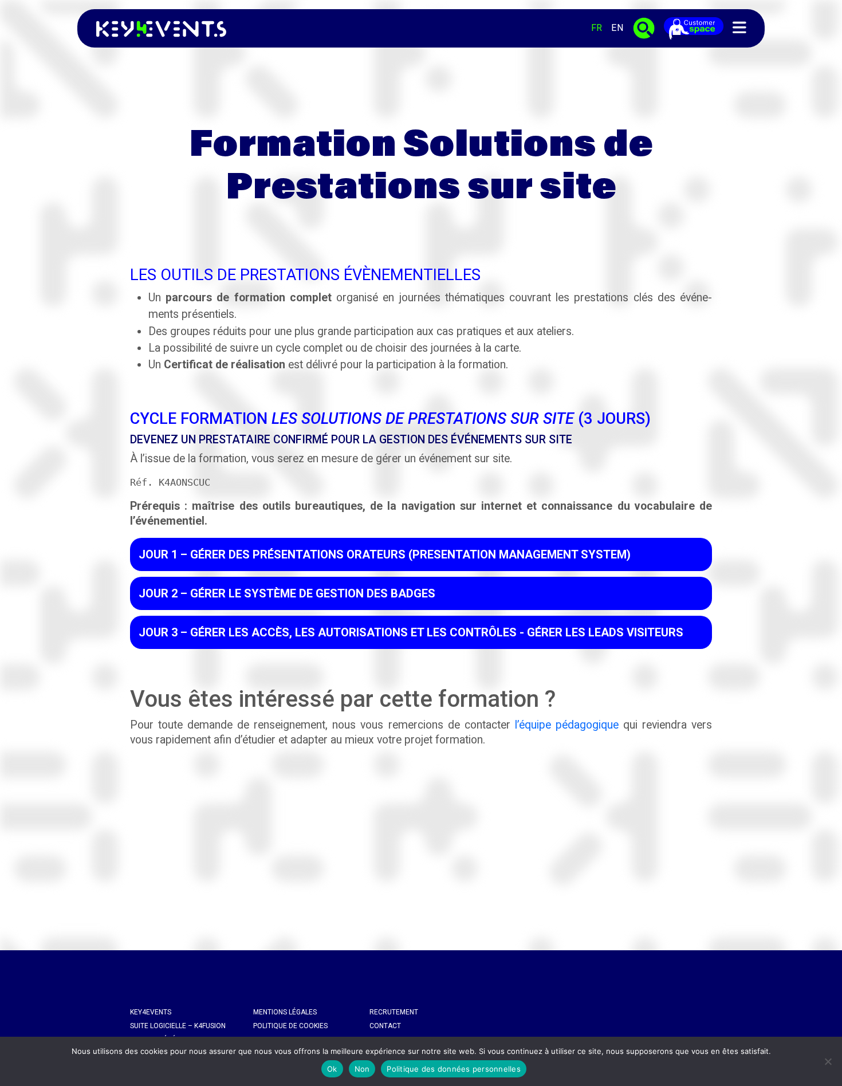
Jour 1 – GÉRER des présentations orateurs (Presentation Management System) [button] (385, 554)
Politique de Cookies (290, 1026)
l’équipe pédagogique (567, 724)
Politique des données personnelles (454, 1068)
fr (596, 27)
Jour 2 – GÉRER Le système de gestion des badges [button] (287, 593)
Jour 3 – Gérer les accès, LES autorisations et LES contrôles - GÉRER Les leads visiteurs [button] (411, 632)
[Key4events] (157, 28)
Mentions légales (285, 1012)
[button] (739, 28)
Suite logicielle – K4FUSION (178, 1026)
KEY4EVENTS (150, 1012)
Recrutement (393, 1012)
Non (362, 1068)
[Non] (827, 1061)
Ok (332, 1068)
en (617, 27)
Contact (385, 1026)
